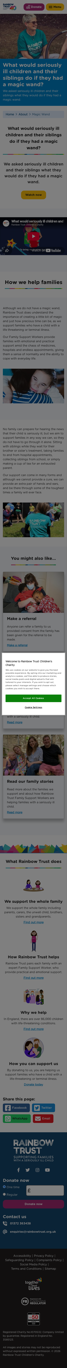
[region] (33, 684)
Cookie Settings (33, 707)
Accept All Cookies (33, 698)
